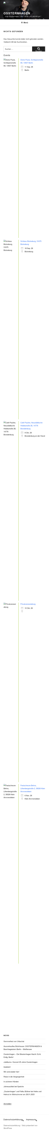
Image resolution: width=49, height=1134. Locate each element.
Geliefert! (7, 1067)
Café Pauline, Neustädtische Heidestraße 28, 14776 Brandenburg (31, 425)
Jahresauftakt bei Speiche (14, 1086)
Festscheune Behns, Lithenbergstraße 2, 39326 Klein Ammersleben (32, 788)
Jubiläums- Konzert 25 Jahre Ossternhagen (20, 1062)
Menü (26, 22)
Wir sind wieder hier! (11, 1071)
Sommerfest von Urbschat (14, 1041)
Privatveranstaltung (27, 604)
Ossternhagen (17, 13)
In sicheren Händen (11, 1081)
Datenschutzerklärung (12, 1125)
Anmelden (7, 1103)
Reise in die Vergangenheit (14, 1076)
